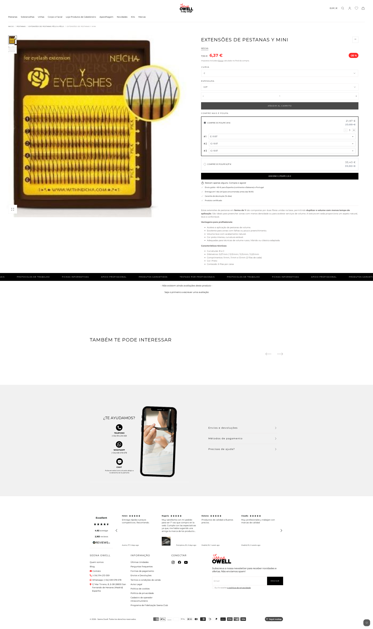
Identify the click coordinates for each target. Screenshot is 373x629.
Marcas (142, 17)
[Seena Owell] (221, 558)
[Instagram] (173, 562)
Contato (97, 571)
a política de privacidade (239, 587)
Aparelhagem (106, 17)
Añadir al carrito (280, 106)
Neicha (204, 48)
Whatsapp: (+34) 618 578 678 (106, 580)
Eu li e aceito (233, 587)
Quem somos (97, 562)
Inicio (11, 26)
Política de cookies (140, 588)
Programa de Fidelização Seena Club (149, 605)
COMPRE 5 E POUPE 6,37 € (219, 164)
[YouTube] (186, 562)
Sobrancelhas (27, 17)
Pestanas (12, 17)
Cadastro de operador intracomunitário (142, 599)
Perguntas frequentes (142, 566)
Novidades (122, 17)
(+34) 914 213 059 (101, 575)
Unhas (41, 17)
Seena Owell (100, 555)
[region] (199, 530)
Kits (133, 17)
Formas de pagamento (142, 571)
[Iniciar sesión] (349, 8)
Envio (220, 61)
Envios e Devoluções (141, 575)
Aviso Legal (136, 584)
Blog (92, 566)
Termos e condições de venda (146, 580)
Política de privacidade (142, 593)
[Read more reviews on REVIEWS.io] (101, 543)
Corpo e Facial (55, 17)
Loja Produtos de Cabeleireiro (81, 17)
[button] (333, 8)
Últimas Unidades (140, 562)
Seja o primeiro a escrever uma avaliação (186, 292)
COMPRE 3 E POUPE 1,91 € (219, 123)
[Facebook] (179, 562)
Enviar (275, 581)
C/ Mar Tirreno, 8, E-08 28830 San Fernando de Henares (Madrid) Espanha (109, 587)
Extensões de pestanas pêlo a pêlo (46, 26)
